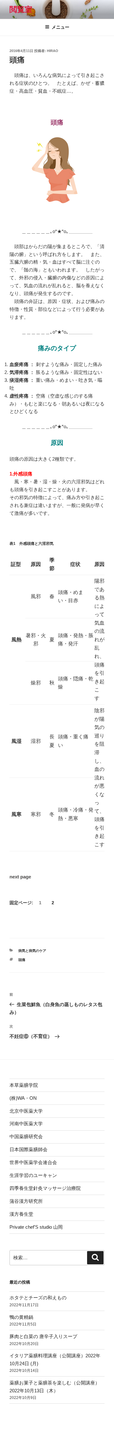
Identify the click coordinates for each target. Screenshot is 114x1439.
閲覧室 (21, 9)
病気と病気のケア (32, 951)
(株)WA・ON (23, 1098)
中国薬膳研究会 (26, 1136)
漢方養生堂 (21, 1214)
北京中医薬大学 (26, 1111)
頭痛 (21, 960)
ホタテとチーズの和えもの (38, 1297)
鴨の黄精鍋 (21, 1317)
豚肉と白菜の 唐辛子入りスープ (43, 1336)
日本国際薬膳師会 (29, 1149)
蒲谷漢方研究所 (26, 1201)
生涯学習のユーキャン (33, 1175)
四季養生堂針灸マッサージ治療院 (45, 1188)
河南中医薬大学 (26, 1123)
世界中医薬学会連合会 (33, 1162)
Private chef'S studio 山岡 (36, 1227)
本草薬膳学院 (24, 1085)
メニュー (60, 27)
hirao (52, 51)
